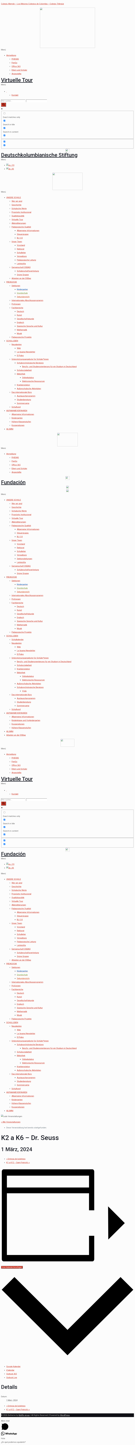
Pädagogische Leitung (26, 260)
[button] (67, 50)
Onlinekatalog (28, 377)
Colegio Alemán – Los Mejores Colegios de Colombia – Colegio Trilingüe (32, 4)
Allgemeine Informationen (28, 230)
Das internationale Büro (22, 392)
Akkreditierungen (19, 223)
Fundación (13, 482)
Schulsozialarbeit (24, 370)
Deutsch (20, 311)
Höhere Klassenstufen (21, 422)
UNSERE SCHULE (13, 197)
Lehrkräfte (21, 263)
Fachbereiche (17, 308)
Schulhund (16, 407)
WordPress (65, 1415)
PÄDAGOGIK (11, 282)
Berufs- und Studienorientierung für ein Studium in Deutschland (49, 366)
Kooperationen (18, 425)
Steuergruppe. (23, 533)
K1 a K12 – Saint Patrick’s (18, 1162)
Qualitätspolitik (18, 216)
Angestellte (16, 74)
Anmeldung (11, 55)
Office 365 (16, 66)
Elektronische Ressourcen (33, 381)
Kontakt (15, 95)
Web (19, 348)
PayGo (14, 63)
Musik (19, 333)
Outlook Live (11, 1377)
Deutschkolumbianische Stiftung (39, 155)
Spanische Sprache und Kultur (30, 326)
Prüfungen (16, 304)
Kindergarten (17, 418)
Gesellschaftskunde (25, 319)
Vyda (24, 691)
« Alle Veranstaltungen (10, 1122)
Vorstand (21, 245)
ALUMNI (9, 429)
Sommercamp (23, 403)
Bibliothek (21, 374)
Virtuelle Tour (17, 80)
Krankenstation (23, 385)
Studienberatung (24, 399)
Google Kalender (13, 1366)
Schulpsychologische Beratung (30, 363)
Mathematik (22, 330)
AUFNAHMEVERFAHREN (16, 410)
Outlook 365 (11, 1374)
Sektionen (16, 286)
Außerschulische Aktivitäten (29, 388)
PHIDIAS (15, 59)
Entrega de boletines (15, 1159)
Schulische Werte (19, 208)
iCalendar (10, 1370)
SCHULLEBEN (12, 341)
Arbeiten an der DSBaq (21, 278)
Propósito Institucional (21, 212)
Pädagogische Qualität (21, 227)
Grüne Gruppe (23, 275)
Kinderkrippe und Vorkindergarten (26, 720)
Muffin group (24, 1415)
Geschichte (16, 205)
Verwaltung (22, 256)
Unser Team (17, 241)
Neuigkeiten (17, 344)
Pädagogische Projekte (22, 337)
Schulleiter (21, 252)
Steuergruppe (22, 234)
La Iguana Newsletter (26, 352)
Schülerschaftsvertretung (28, 271)
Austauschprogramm (26, 396)
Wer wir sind (17, 201)
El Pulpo (20, 355)
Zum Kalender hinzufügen (12, 1267)
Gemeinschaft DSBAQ (21, 267)
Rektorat (20, 249)
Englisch (20, 322)
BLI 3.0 (20, 238)
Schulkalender (18, 639)
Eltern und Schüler (19, 70)
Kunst (19, 315)
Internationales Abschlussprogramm (27, 300)
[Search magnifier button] (3, 105)
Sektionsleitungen (24, 559)
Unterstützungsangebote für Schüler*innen (30, 359)
